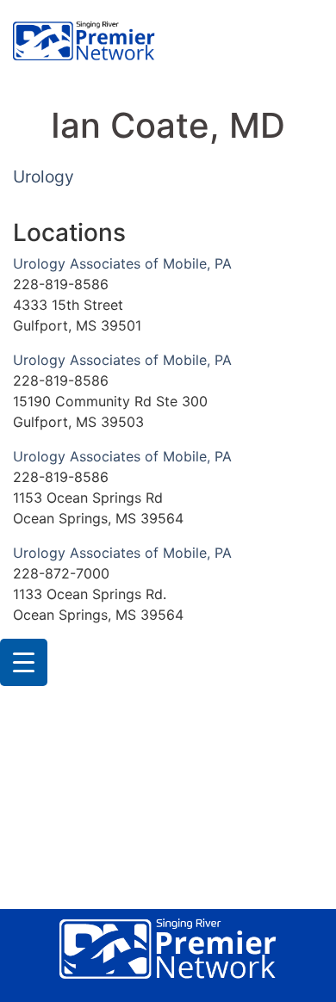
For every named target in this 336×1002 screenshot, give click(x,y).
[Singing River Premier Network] (84, 42)
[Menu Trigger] (23, 662)
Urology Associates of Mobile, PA (122, 263)
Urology (43, 176)
